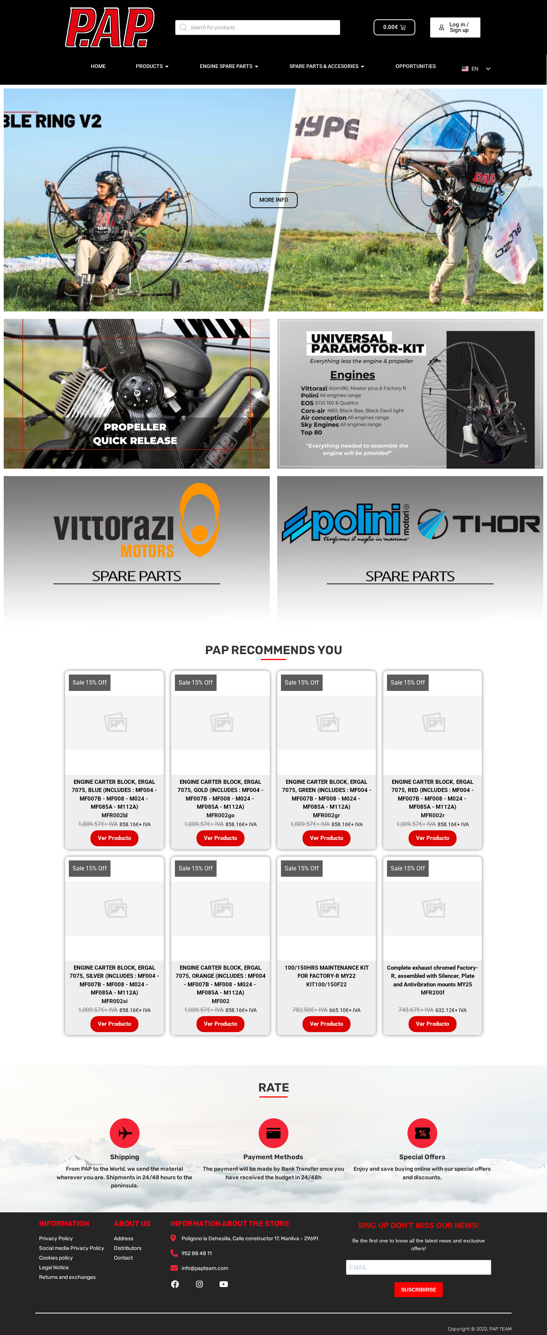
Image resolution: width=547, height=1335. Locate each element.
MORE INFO (273, 200)
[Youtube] (223, 1284)
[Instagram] (199, 1284)
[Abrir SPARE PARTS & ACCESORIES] (362, 66)
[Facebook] (175, 1284)
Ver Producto (114, 838)
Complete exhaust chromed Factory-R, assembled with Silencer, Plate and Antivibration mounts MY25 (432, 976)
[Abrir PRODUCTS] (167, 66)
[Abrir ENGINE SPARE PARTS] (256, 66)
